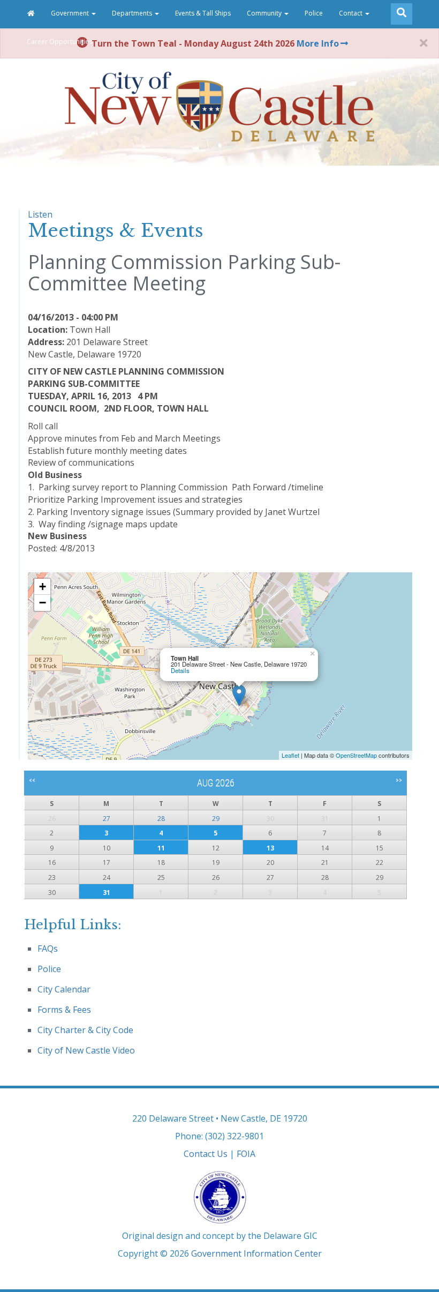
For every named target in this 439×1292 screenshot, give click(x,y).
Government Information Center (256, 1253)
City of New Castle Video (86, 1050)
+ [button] (42, 586)
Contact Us (206, 1154)
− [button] (42, 602)
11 (161, 848)
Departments (133, 13)
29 (216, 818)
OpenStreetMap (356, 755)
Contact (351, 13)
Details (180, 670)
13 (270, 848)
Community (265, 13)
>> (399, 780)
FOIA (246, 1154)
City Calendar (63, 989)
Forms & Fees (64, 1009)
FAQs (47, 948)
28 (161, 818)
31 (106, 892)
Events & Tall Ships (203, 13)
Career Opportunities (59, 41)
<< (32, 780)
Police (314, 13)
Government (70, 13)
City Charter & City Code (85, 1030)
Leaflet (290, 755)
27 (106, 818)
